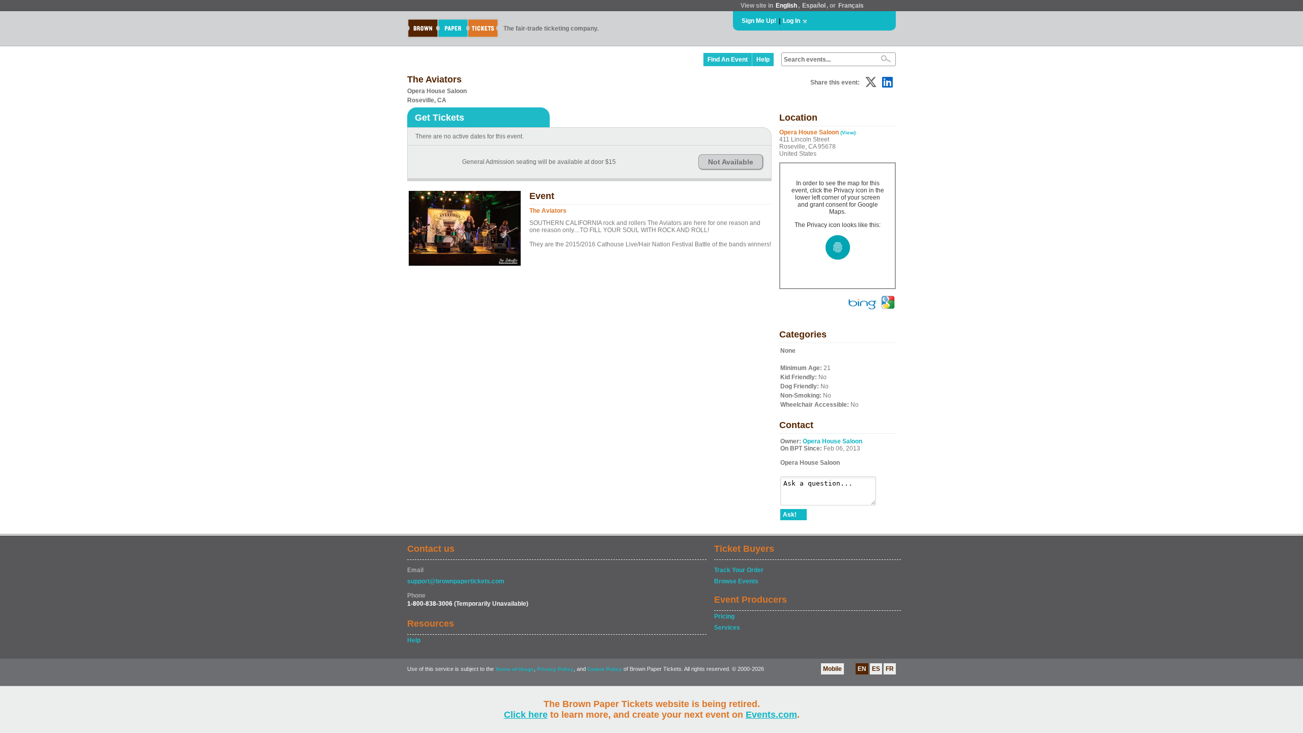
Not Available (730, 162)
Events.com (771, 715)
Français (851, 5)
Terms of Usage (514, 669)
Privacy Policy (555, 669)
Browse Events (736, 581)
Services (727, 627)
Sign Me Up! (759, 20)
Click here (526, 715)
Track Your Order (738, 570)
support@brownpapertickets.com (455, 581)
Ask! (790, 514)
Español (814, 5)
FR (890, 668)
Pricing (724, 616)
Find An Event (727, 59)
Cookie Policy (604, 669)
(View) (848, 132)
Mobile (832, 668)
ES (876, 668)
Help (763, 59)
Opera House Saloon (832, 441)
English (786, 5)
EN (862, 668)
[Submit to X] (871, 82)
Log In (791, 20)
